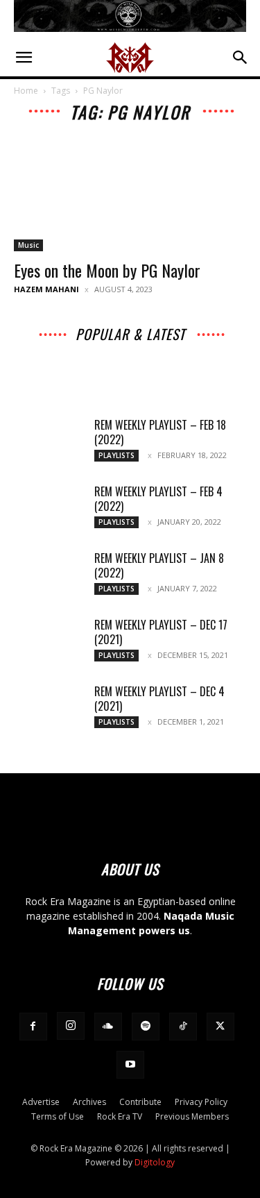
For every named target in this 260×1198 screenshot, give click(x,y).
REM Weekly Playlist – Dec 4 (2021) (159, 698)
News (56, 360)
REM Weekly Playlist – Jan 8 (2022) (159, 565)
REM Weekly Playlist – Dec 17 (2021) (160, 632)
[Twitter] (220, 1026)
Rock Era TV (119, 1116)
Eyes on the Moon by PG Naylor (107, 270)
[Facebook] (33, 1026)
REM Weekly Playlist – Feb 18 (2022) (160, 432)
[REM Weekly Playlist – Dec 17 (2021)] (48, 642)
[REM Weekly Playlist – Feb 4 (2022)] (48, 508)
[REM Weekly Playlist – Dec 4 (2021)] (48, 708)
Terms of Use (57, 1116)
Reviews (160, 369)
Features (110, 369)
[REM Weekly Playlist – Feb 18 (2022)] (48, 442)
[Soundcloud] (108, 1026)
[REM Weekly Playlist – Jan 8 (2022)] (48, 575)
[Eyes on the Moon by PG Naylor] (130, 193)
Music (28, 245)
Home (26, 90)
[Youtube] (130, 1065)
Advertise (41, 1102)
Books (63, 369)
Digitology (155, 1162)
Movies (138, 360)
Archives (78, 350)
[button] (23, 57)
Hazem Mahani (46, 289)
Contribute (140, 1102)
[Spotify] (145, 1026)
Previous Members (192, 1116)
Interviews (132, 350)
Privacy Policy (201, 1102)
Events (183, 360)
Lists (222, 360)
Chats (96, 360)
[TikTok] (183, 1026)
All (39, 350)
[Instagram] (71, 1026)
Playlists (210, 369)
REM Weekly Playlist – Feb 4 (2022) (158, 498)
